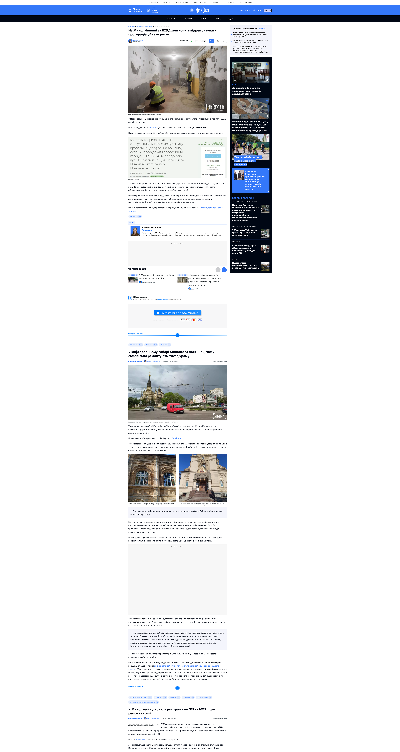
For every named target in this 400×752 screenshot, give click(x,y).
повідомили (175, 739)
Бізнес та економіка (200, 2)
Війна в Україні (153, 2)
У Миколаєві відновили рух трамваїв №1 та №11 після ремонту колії (250, 41)
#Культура (133, 345)
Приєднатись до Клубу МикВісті (178, 312)
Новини (139, 26)
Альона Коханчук (139, 40)
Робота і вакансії (182, 2)
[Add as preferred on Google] (192, 10)
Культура (216, 2)
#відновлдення (203, 697)
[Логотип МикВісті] (203, 10)
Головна (131, 26)
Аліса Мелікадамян (153, 361)
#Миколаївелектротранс (138, 697)
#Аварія (173, 697)
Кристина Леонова (153, 718)
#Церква (164, 345)
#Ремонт (133, 216)
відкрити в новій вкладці (220, 361)
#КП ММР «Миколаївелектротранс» (142, 702)
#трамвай (186, 697)
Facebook (176, 438)
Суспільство (148, 26)
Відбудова (167, 2)
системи (153, 127)
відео (230, 19)
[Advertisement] (177, 256)
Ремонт (262, 28)
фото (218, 19)
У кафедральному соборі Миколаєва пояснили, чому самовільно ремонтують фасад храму (250, 34)
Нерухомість (229, 2)
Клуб (268, 10)
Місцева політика (246, 2)
